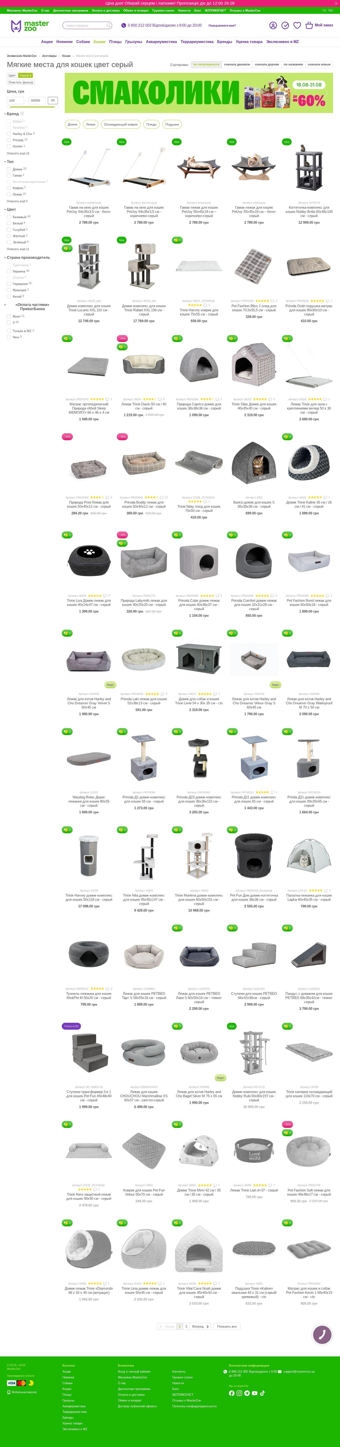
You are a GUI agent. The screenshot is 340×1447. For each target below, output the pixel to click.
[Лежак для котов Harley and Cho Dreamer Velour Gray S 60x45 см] (254, 659)
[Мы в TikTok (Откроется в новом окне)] (262, 1393)
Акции (47, 42)
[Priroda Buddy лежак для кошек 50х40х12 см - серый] (144, 463)
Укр (324, 10)
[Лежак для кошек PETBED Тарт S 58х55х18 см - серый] (144, 954)
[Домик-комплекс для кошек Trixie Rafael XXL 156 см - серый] (144, 266)
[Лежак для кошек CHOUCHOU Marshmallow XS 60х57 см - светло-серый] (144, 1052)
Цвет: (12, 75)
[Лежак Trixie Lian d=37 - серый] (254, 1150)
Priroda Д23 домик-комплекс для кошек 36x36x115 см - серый (199, 801)
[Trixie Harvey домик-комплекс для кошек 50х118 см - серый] (89, 856)
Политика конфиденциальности (194, 1406)
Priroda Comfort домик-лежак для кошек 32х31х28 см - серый (254, 604)
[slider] (8, 107)
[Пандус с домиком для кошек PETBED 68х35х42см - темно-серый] (309, 954)
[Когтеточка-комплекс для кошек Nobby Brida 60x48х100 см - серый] (309, 168)
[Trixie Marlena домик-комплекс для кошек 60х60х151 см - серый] (199, 856)
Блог (197, 10)
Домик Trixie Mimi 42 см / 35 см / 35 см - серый (199, 1192)
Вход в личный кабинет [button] (134, 1371)
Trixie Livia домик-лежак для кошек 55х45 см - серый (144, 1290)
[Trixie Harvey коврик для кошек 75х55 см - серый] (199, 266)
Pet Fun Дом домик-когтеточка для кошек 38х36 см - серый (254, 897)
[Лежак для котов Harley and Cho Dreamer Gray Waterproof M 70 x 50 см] (309, 659)
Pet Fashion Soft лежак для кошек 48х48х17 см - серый (309, 1192)
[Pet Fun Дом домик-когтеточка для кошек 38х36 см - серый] (254, 856)
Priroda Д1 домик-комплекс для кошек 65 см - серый (144, 799)
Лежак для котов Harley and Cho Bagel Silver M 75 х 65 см (199, 1094)
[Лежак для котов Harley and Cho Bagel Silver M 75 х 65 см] (199, 1052)
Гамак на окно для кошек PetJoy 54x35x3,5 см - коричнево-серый (144, 211)
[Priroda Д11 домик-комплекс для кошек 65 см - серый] (254, 758)
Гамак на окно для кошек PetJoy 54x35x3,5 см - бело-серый (89, 211)
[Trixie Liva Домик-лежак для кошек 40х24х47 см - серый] (89, 561)
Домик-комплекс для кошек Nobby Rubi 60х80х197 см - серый (254, 1096)
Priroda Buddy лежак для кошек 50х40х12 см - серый (144, 504)
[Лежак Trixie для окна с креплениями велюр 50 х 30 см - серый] (309, 365)
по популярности (206, 64)
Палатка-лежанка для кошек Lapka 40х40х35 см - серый (309, 897)
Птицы (115, 42)
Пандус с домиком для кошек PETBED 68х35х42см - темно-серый (309, 998)
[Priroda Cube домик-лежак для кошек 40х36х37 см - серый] (199, 561)
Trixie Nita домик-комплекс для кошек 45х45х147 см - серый (144, 899)
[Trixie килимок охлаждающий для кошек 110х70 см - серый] (309, 1052)
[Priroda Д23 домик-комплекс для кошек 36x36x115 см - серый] (199, 758)
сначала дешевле (237, 64)
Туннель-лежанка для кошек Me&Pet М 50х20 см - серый (88, 996)
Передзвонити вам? (222, 25)
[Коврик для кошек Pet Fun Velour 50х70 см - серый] (144, 1150)
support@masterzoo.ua (299, 1371)
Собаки (83, 42)
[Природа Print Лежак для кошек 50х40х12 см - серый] (89, 463)
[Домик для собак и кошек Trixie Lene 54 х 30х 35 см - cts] (199, 659)
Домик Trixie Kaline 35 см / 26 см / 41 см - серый (309, 504)
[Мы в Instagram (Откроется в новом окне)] (239, 1393)
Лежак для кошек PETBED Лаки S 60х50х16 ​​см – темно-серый (199, 998)
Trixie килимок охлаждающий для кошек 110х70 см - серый (309, 1094)
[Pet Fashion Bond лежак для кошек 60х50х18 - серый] (309, 561)
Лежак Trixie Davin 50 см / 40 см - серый (143, 406)
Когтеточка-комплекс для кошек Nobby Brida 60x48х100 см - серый (309, 211)
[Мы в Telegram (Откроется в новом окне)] (247, 1393)
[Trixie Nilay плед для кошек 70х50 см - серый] (199, 463)
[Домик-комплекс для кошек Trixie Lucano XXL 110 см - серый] (89, 266)
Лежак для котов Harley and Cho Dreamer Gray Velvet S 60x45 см (89, 703)
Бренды (224, 42)
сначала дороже (267, 64)
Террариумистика (197, 42)
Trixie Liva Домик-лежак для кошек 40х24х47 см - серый (89, 602)
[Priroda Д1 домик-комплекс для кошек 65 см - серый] (144, 758)
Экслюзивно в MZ (282, 42)
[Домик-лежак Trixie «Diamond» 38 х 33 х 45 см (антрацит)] (89, 1249)
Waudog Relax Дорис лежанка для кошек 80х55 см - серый (88, 801)
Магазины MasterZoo (22, 10)
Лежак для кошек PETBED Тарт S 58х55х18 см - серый (144, 996)
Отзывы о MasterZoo (245, 10)
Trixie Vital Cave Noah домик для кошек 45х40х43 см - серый (199, 1292)
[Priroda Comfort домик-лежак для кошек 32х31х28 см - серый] (254, 561)
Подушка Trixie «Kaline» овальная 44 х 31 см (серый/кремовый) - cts (254, 1292)
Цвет (11, 210)
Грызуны (133, 42)
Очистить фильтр (21, 82)
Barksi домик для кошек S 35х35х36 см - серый (254, 504)
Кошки (99, 42)
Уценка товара (249, 42)
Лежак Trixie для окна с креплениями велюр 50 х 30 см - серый (309, 408)
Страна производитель (28, 257)
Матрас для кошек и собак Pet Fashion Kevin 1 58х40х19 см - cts (309, 1292)
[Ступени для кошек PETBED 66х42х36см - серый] (254, 954)
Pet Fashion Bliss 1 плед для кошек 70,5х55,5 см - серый (254, 308)
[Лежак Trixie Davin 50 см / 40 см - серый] (144, 365)
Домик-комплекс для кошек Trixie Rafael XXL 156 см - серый (144, 310)
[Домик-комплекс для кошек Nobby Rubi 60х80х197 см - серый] (254, 1052)
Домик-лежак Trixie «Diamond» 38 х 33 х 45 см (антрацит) (89, 1290)
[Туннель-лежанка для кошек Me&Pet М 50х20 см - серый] (89, 954)
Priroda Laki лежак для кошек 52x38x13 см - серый (144, 701)
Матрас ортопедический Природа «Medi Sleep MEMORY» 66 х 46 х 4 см (89, 408)
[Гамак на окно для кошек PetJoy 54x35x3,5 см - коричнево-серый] (144, 168)
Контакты (178, 1371)
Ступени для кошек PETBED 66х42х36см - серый (254, 996)
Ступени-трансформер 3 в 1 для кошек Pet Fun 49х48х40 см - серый (88, 1096)
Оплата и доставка (106, 10)
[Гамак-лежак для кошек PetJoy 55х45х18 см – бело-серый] (254, 168)
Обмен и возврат (136, 10)
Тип (10, 162)
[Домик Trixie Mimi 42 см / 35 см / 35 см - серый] (199, 1150)
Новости (184, 10)
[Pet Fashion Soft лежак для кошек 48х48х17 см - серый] (309, 1150)
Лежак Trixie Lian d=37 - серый (254, 1190)
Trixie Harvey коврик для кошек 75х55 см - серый (199, 312)
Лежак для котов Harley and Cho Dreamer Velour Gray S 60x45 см (254, 703)
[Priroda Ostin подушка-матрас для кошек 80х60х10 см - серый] (309, 266)
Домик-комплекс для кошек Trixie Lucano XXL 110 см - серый (89, 310)
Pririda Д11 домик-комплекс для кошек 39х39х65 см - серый (309, 801)
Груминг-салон (163, 10)
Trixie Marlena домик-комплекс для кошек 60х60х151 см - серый (199, 899)
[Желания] (297, 25)
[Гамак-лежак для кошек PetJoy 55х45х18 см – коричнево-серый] (199, 168)
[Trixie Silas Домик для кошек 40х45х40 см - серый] (254, 365)
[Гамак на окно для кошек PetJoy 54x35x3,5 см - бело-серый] (89, 168)
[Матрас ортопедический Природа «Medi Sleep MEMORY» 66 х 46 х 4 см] (89, 365)
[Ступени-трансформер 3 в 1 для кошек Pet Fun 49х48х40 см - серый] (89, 1052)
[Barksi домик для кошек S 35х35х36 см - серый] (254, 463)
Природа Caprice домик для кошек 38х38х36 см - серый (199, 406)
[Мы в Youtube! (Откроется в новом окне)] (254, 1393)
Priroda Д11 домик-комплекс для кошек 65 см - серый (254, 799)
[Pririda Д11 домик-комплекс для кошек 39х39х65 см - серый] (309, 758)
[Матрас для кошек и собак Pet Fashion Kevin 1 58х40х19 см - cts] (309, 1249)
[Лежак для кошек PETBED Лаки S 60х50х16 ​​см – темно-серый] (199, 954)
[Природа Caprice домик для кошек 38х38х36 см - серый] (199, 365)
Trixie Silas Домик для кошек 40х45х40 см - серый (254, 406)
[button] (336, 3)
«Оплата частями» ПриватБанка (32, 307)
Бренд (13, 114)
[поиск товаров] (108, 25)
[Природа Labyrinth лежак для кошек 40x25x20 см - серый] (144, 561)
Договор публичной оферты (137, 1406)
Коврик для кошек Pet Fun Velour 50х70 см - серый (144, 1192)
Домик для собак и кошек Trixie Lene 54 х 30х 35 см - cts (199, 701)
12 (166, 497)
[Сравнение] (285, 25)
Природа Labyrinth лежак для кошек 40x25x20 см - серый (144, 602)
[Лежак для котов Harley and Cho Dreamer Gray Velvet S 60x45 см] (89, 659)
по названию (293, 64)
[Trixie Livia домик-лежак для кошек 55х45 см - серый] (144, 1249)
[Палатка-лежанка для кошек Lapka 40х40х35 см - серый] (309, 856)
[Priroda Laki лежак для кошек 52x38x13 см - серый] (144, 659)
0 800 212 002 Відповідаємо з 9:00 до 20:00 (165, 25)
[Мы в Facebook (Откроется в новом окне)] (232, 1393)
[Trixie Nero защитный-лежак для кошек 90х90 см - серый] (89, 1150)
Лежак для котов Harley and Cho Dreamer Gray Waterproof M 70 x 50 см (309, 703)
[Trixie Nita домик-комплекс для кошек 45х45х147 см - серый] (144, 856)
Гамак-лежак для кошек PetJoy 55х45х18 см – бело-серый (254, 211)
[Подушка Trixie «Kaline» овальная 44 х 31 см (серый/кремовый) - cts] (254, 1249)
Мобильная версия (24, 1392)
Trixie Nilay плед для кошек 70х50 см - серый (198, 508)
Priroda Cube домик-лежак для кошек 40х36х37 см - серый (199, 604)
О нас (45, 10)
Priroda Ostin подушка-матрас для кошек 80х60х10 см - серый (309, 310)
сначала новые (319, 64)
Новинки (64, 42)
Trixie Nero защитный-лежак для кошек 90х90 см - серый (88, 1196)
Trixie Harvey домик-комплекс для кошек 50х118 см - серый (88, 897)
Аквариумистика (161, 42)
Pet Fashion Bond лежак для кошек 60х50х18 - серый (309, 602)
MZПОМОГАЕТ (215, 10)
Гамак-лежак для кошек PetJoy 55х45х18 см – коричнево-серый (199, 211)
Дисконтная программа (70, 10)
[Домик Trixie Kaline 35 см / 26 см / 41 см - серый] (309, 463)
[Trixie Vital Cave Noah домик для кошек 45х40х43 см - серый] (199, 1249)
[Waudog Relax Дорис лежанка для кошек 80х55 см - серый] (89, 758)
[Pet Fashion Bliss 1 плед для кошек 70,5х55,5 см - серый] (254, 266)
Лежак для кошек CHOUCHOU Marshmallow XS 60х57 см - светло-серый (144, 1096)
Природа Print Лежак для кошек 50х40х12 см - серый (89, 504)
